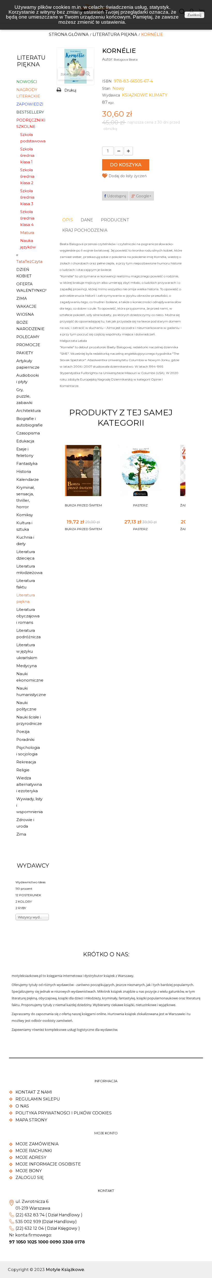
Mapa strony (31, 1120)
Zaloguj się (30, 1177)
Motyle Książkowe (65, 1269)
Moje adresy (31, 1157)
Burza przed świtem (83, 505)
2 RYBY (21, 908)
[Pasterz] (140, 470)
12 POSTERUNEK (28, 895)
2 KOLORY (24, 901)
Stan (106, 88)
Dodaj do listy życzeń (128, 176)
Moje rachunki (34, 1150)
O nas (22, 1106)
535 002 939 (28, 1221)
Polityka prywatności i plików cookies (64, 1113)
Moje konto (106, 1133)
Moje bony (29, 1170)
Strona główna (68, 34)
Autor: (107, 59)
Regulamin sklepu (38, 1099)
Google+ (143, 196)
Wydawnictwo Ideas (31, 882)
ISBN (107, 81)
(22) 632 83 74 (30, 1214)
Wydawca (111, 95)
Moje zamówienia (37, 1144)
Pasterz (140, 505)
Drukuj (70, 90)
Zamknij (194, 15)
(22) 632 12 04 (30, 1228)
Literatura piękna (115, 34)
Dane (87, 219)
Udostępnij (116, 196)
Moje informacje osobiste (48, 1164)
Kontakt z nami (34, 1092)
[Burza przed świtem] (83, 470)
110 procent (24, 889)
